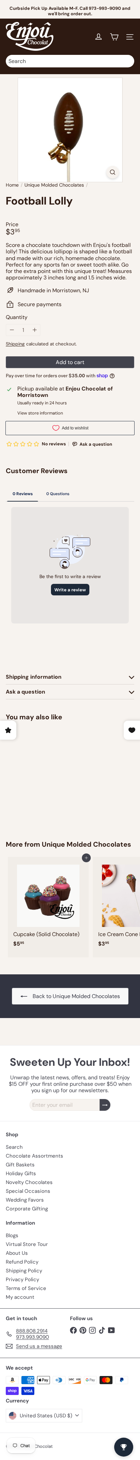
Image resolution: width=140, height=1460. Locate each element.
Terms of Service (26, 1288)
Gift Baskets (20, 1164)
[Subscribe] (105, 1105)
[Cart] (114, 37)
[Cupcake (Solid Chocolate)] (48, 904)
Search (14, 1147)
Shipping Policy (24, 1270)
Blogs (12, 1235)
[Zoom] (112, 172)
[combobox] (70, 61)
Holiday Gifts (21, 1173)
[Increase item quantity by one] (34, 330)
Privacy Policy (22, 1279)
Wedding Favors (25, 1200)
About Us (17, 1253)
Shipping (15, 344)
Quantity (17, 317)
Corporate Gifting (27, 1208)
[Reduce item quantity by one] (12, 330)
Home (12, 185)
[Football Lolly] (48, 776)
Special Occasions (28, 1191)
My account (20, 1297)
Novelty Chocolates (29, 1182)
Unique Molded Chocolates (54, 185)
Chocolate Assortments (34, 1155)
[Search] (127, 61)
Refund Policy (22, 1261)
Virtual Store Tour (27, 1244)
